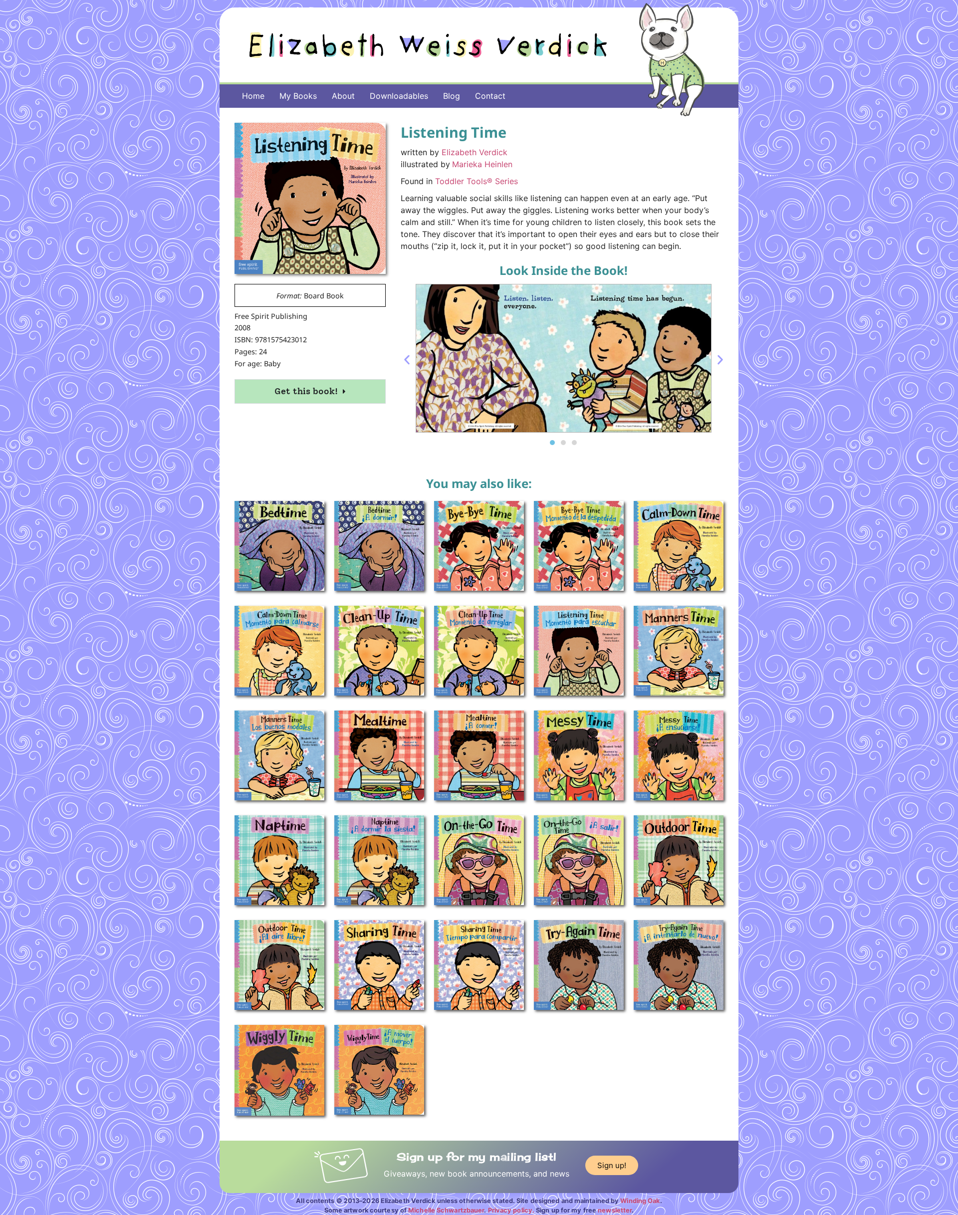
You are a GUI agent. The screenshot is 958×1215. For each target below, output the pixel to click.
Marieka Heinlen (482, 164)
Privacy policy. (511, 1210)
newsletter (615, 1210)
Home (253, 96)
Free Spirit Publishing (271, 316)
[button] (407, 359)
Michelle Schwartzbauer (446, 1210)
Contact (490, 96)
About (343, 96)
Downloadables (399, 96)
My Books (298, 96)
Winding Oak (640, 1201)
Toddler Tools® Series (476, 181)
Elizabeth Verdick (474, 152)
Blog (451, 96)
